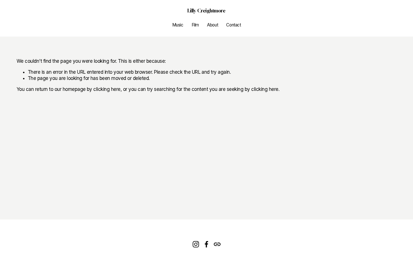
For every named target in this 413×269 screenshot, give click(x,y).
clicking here (106, 89)
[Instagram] (195, 244)
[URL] (217, 244)
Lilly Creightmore (206, 11)
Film (195, 25)
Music (177, 25)
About (212, 25)
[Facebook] (206, 244)
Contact (233, 25)
